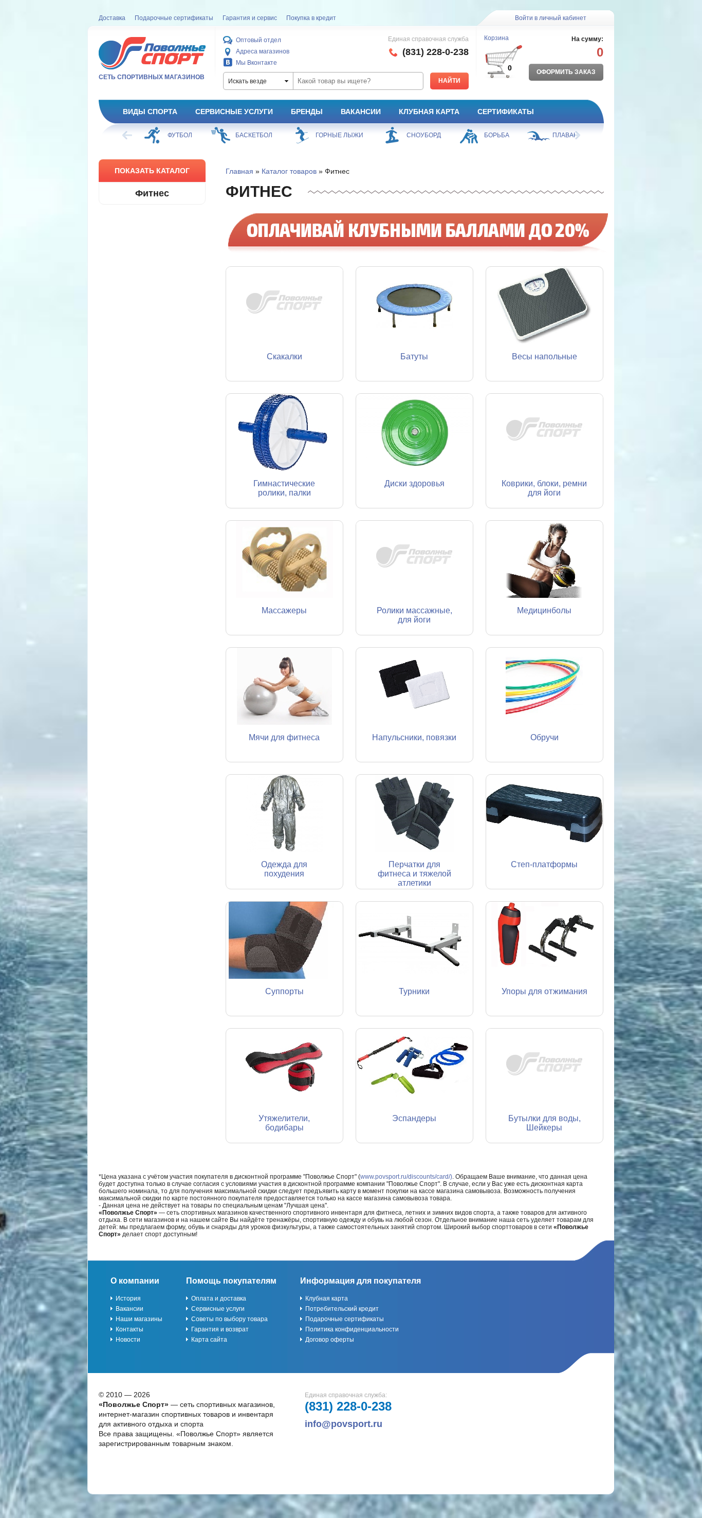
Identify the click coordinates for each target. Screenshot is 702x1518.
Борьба (496, 135)
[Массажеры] (284, 559)
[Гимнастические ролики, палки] (284, 432)
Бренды (307, 111)
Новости (128, 1339)
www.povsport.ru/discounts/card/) (406, 1176)
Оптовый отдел (258, 40)
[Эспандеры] (414, 1067)
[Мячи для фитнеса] (284, 686)
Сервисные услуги (234, 111)
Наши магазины (139, 1319)
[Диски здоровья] (414, 432)
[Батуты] (414, 305)
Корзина (496, 38)
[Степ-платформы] (544, 813)
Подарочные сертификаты (174, 18)
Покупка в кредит (311, 18)
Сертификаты (505, 111)
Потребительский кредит (342, 1308)
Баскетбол (253, 135)
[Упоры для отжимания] (544, 940)
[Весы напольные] (544, 305)
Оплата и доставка (218, 1298)
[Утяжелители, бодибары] (284, 1067)
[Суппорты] (284, 940)
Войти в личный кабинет (550, 18)
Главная (239, 171)
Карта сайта (209, 1339)
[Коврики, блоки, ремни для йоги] (544, 432)
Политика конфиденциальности (352, 1329)
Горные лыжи (339, 135)
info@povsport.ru (343, 1424)
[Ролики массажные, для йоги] (414, 559)
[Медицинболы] (544, 559)
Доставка (112, 18)
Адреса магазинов (262, 51)
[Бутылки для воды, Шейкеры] (544, 1067)
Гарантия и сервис (250, 18)
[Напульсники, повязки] (414, 686)
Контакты (129, 1329)
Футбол (180, 135)
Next (574, 135)
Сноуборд (424, 135)
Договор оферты (329, 1339)
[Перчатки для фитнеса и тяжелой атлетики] (414, 813)
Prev (128, 135)
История (128, 1298)
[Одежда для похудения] (284, 813)
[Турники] (414, 940)
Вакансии (361, 111)
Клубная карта (429, 111)
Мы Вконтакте (256, 62)
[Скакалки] (284, 305)
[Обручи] (544, 686)
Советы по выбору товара (229, 1319)
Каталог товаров (289, 171)
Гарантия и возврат (220, 1329)
